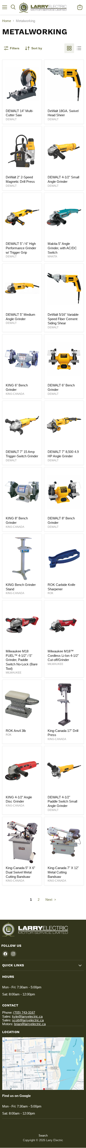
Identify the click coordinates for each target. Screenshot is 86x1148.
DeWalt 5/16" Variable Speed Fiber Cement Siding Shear (63, 319)
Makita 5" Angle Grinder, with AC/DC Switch (62, 248)
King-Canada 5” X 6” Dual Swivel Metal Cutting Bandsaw (20, 872)
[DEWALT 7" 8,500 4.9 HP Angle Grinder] (64, 425)
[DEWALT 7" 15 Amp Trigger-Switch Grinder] (22, 425)
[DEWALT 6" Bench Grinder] (64, 359)
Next (49, 899)
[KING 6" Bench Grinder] (22, 359)
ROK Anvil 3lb (16, 731)
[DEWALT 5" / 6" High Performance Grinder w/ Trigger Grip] (22, 217)
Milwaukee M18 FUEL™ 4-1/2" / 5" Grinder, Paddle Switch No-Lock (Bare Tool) (21, 659)
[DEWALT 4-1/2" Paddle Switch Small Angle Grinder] (64, 771)
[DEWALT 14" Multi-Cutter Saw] (22, 85)
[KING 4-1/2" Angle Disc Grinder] (22, 771)
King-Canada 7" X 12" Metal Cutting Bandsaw (63, 872)
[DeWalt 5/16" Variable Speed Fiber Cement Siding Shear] (64, 288)
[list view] (79, 48)
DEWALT (11, 119)
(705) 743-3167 (24, 1012)
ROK (50, 593)
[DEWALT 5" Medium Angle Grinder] (22, 288)
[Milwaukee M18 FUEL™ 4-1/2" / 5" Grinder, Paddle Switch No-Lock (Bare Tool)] (22, 625)
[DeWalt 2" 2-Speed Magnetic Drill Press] (22, 151)
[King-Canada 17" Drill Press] (64, 704)
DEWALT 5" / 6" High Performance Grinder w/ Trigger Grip (21, 248)
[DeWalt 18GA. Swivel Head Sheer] (64, 85)
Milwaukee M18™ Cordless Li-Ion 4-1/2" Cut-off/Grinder (63, 655)
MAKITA (52, 256)
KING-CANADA (15, 393)
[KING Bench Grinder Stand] (22, 558)
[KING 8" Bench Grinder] (22, 492)
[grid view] (69, 48)
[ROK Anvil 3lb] (22, 704)
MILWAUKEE (13, 672)
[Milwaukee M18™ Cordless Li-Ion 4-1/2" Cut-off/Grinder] (64, 625)
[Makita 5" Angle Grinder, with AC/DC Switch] (64, 217)
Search (43, 1135)
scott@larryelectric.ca (28, 1020)
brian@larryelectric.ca (30, 1024)
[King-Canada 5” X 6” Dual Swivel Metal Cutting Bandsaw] (22, 841)
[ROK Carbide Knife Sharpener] (64, 558)
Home (6, 21)
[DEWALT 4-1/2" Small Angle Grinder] (64, 151)
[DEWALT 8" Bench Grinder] (64, 492)
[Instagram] (13, 954)
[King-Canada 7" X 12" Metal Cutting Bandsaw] (64, 841)
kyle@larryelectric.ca (27, 1016)
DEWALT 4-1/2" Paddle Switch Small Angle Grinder (62, 801)
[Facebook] (5, 954)
